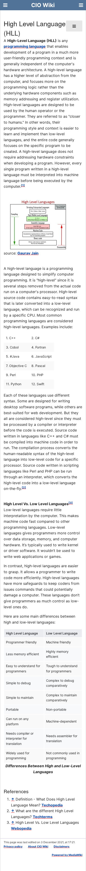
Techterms (43, 816)
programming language (25, 46)
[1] (23, 185)
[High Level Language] (38, 224)
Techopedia (52, 805)
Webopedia (21, 828)
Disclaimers (61, 846)
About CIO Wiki (38, 846)
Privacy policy (13, 846)
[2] (24, 487)
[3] (71, 502)
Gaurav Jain (28, 253)
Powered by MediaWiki (67, 855)
